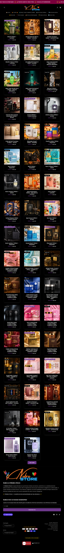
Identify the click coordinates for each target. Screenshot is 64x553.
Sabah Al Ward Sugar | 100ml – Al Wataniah (32, 429)
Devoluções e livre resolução (32, 537)
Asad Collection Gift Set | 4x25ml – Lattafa (11, 402)
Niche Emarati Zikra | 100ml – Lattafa (32, 37)
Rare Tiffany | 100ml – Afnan (52, 167)
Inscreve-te (32, 509)
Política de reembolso (53, 523)
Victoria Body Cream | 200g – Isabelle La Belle (32, 270)
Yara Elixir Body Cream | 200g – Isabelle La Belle (52, 324)
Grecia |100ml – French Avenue (32, 115)
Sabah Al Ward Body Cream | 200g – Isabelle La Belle (12, 350)
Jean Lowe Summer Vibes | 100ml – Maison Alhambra (52, 63)
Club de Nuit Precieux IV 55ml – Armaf (12, 142)
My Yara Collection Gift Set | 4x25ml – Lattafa (52, 377)
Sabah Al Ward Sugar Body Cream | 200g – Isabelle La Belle (12, 270)
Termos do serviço (54, 526)
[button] (4, 7)
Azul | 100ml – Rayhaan (12, 167)
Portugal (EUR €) (8, 525)
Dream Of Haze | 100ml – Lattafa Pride (52, 37)
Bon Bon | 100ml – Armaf (52, 218)
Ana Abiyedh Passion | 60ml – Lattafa (32, 62)
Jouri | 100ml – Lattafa (52, 192)
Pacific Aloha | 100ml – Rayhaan (52, 142)
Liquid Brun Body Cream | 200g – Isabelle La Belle (52, 350)
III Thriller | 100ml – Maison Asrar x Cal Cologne (12, 430)
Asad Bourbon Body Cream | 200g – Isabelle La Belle (12, 296)
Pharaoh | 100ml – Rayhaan (52, 244)
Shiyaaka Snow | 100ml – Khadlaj (32, 142)
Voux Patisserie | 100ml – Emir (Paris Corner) (32, 193)
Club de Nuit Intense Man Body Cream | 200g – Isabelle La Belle (52, 296)
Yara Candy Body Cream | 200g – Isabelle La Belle (32, 324)
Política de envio (54, 527)
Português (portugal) (9, 532)
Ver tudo (32, 462)
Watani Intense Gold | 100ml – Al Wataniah (52, 429)
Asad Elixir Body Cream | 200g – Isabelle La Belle (12, 324)
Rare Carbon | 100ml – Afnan (11, 192)
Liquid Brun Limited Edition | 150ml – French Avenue (52, 403)
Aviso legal (55, 530)
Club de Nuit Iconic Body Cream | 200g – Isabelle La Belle (32, 296)
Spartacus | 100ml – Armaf (32, 218)
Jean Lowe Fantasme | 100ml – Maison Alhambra (32, 90)
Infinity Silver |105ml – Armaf (52, 115)
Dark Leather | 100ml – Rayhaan (11, 244)
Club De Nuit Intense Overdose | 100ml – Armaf (12, 116)
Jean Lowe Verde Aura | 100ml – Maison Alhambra (11, 90)
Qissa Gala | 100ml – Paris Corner (12, 455)
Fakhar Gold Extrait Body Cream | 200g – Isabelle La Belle (32, 350)
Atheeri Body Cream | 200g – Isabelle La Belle (52, 270)
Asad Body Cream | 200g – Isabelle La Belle (12, 377)
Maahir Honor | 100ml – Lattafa (12, 62)
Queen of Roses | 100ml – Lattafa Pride (32, 402)
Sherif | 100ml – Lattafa (11, 37)
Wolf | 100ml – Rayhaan (32, 167)
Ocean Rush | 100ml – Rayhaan (32, 244)
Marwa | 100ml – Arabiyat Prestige (52, 89)
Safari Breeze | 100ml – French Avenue (12, 218)
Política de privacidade (53, 525)
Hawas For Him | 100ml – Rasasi (32, 455)
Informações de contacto (53, 528)
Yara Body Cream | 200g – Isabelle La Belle (32, 377)
